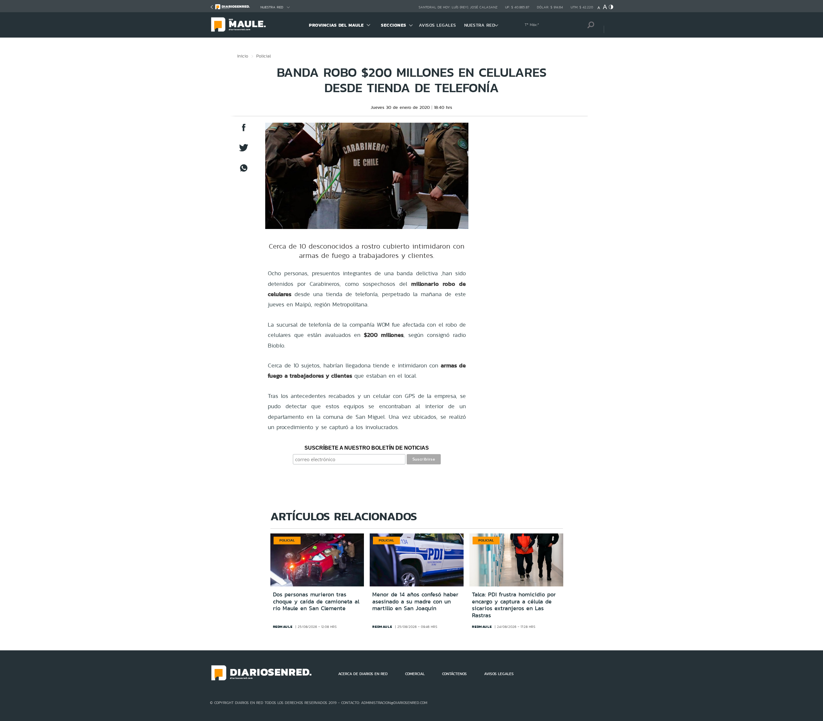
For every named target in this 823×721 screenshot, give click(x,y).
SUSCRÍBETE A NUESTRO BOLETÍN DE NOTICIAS (366, 448)
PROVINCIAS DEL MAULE (336, 25)
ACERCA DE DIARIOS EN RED (363, 674)
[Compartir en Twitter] (244, 151)
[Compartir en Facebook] (244, 130)
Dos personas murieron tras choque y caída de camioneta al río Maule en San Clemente (316, 601)
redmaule (283, 626)
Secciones (393, 25)
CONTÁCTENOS (454, 674)
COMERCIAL (415, 674)
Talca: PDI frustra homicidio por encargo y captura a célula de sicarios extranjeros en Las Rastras (514, 605)
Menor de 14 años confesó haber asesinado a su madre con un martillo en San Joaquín (415, 601)
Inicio (242, 56)
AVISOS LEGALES (437, 25)
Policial (263, 56)
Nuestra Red (271, 7)
